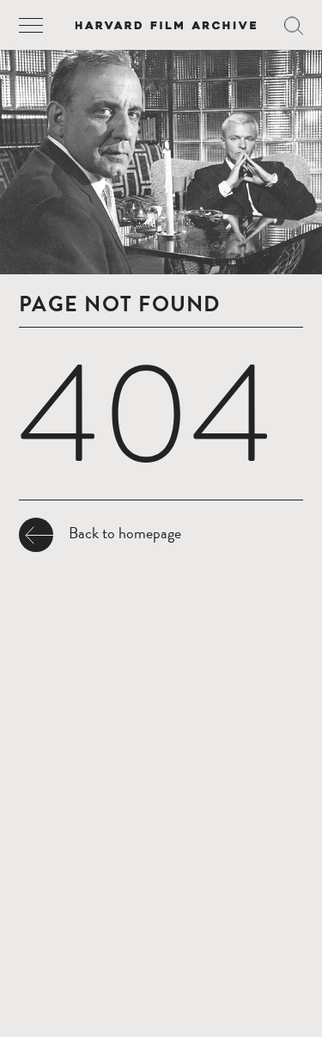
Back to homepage (125, 532)
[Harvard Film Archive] (165, 25)
